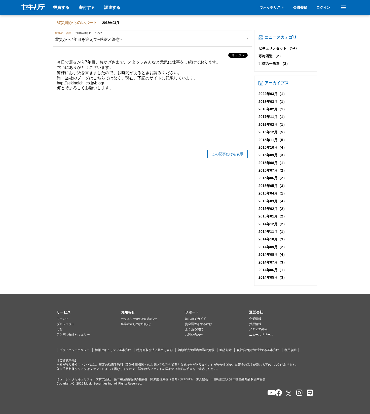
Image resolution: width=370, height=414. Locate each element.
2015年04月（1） (272, 193)
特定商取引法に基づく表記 (154, 350)
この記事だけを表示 (227, 154)
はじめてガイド (195, 319)
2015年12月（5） (272, 132)
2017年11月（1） (272, 117)
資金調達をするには (198, 324)
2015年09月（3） (272, 155)
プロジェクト (66, 324)
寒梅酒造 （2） (270, 56)
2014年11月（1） (272, 232)
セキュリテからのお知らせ (139, 319)
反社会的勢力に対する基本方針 (258, 350)
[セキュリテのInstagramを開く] (298, 393)
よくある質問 (194, 329)
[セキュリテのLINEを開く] (309, 393)
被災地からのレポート (77, 22)
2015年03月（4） (272, 201)
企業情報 (255, 319)
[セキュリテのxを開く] (289, 393)
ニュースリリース (261, 334)
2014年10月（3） (272, 239)
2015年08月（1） (272, 163)
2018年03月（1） (272, 102)
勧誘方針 (225, 350)
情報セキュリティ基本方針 (113, 350)
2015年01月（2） (272, 216)
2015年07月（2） (272, 170)
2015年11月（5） (272, 140)
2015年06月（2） (272, 178)
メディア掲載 (258, 329)
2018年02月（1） (272, 109)
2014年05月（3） (272, 277)
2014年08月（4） (272, 254)
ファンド (63, 319)
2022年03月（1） (272, 94)
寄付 (60, 329)
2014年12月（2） (272, 224)
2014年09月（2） (272, 247)
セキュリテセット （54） (278, 48)
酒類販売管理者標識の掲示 (196, 350)
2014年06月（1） (272, 270)
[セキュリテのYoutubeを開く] (269, 393)
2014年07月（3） (272, 262)
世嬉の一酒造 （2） (274, 63)
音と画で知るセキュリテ (73, 334)
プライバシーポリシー (74, 350)
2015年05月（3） (272, 186)
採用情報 (255, 324)
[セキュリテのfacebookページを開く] (277, 393)
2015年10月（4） (272, 147)
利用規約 (290, 350)
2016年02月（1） (272, 124)
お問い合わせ (194, 334)
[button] (89, 312)
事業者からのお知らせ (136, 324)
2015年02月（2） (272, 209)
